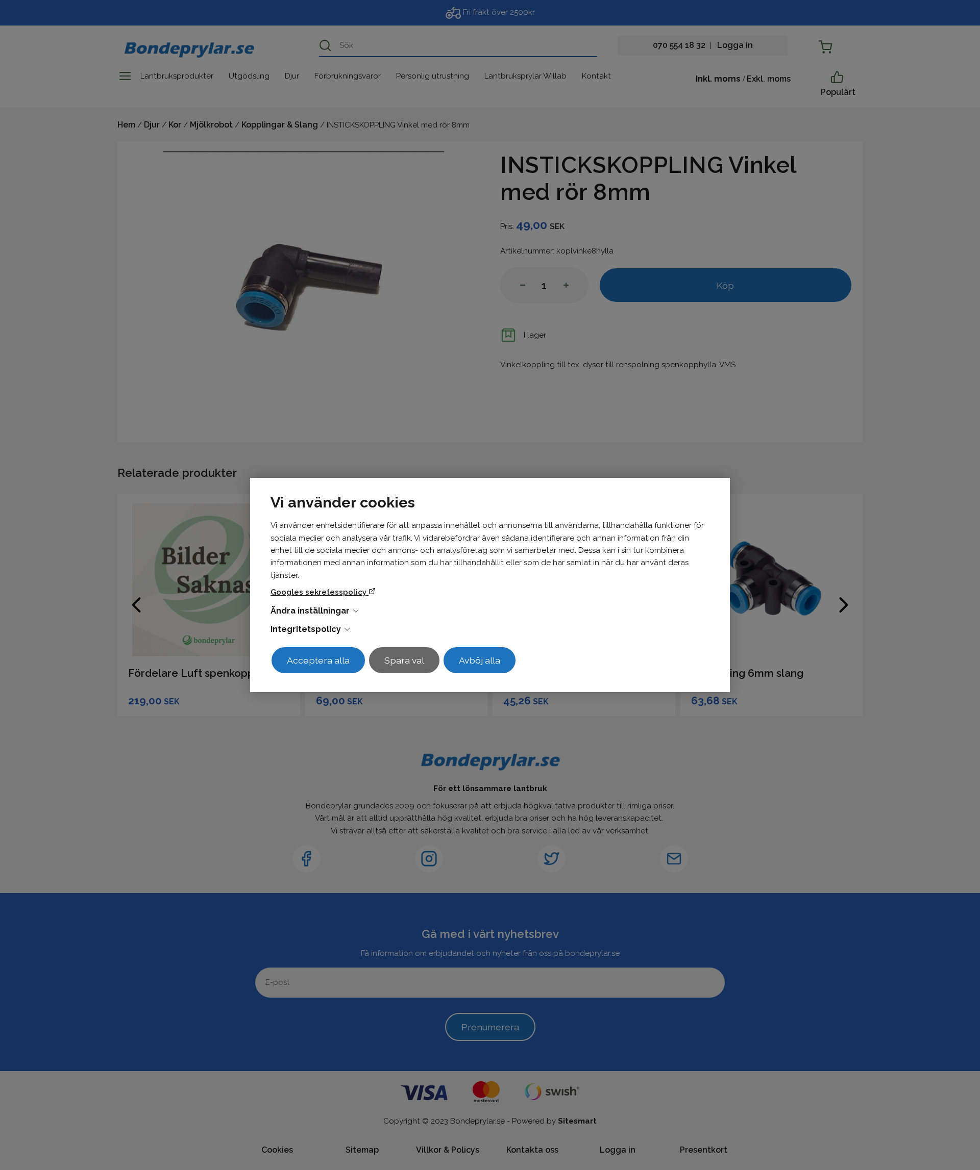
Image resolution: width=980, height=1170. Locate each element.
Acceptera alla (318, 660)
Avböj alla (479, 660)
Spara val (404, 660)
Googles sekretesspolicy (320, 592)
